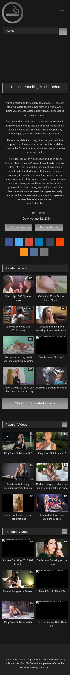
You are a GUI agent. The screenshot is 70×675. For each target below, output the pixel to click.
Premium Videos (20, 227)
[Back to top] (59, 664)
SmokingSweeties (50, 227)
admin (41, 212)
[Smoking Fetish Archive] (29, 13)
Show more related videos (35, 403)
